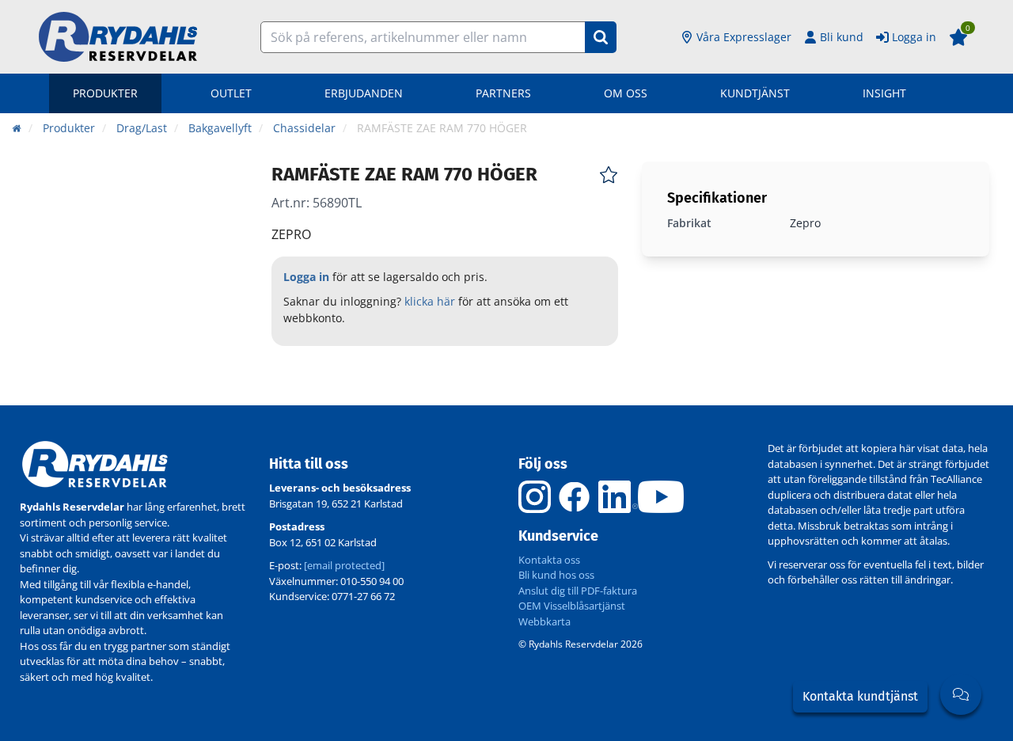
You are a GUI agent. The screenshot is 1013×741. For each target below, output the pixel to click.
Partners (503, 93)
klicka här (429, 301)
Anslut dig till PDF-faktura (577, 590)
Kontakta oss (549, 560)
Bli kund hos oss (556, 575)
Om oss (625, 93)
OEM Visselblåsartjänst (571, 605)
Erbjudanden (363, 93)
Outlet (231, 93)
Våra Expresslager (743, 36)
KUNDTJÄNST (755, 93)
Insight (884, 93)
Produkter (105, 93)
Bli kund (841, 36)
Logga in (914, 36)
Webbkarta (544, 621)
